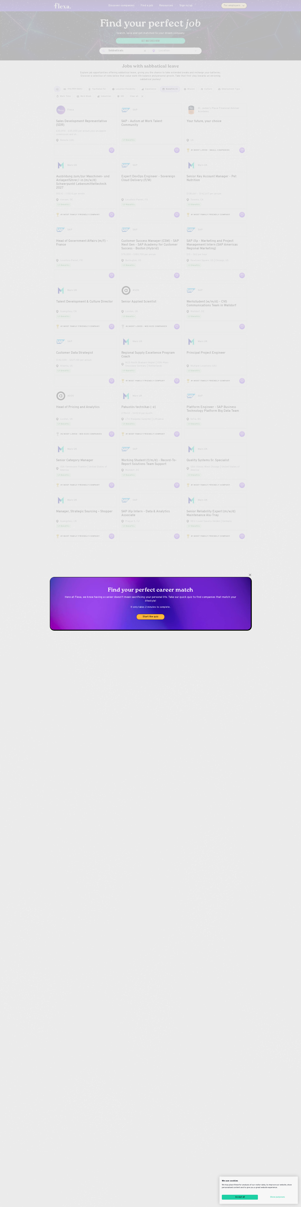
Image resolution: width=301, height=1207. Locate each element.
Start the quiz (150, 616)
